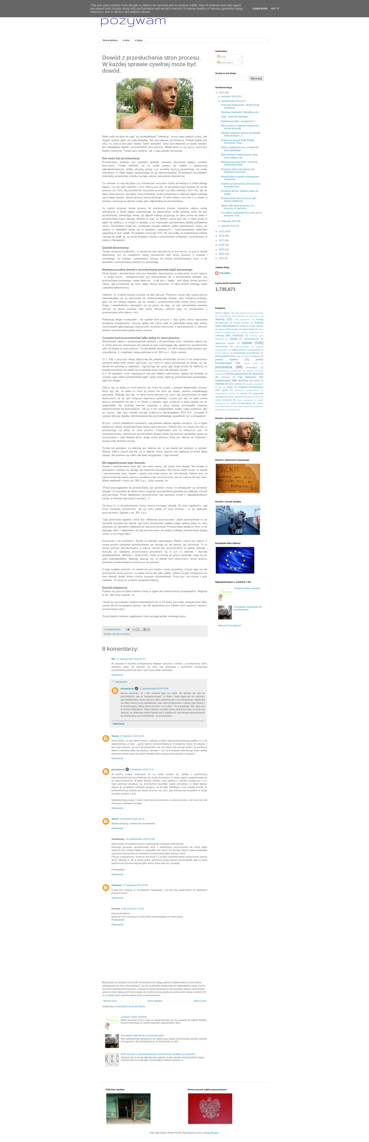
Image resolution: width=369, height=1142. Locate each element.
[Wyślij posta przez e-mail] (127, 629)
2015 (222, 231)
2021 (222, 258)
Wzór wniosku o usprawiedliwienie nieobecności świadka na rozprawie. (158, 1054)
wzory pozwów (253, 397)
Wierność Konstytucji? (229, 625)
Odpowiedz (117, 675)
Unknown (116, 885)
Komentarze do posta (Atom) (130, 1006)
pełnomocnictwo (242, 347)
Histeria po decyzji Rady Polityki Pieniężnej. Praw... (237, 141)
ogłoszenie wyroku (224, 343)
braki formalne (256, 313)
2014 (222, 92)
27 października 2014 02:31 (130, 659)
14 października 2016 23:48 (140, 839)
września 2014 (229, 96)
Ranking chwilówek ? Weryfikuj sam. (240, 112)
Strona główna (110, 40)
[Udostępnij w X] (141, 629)
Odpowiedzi (121, 682)
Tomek (115, 736)
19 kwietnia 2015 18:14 (132, 819)
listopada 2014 (229, 221)
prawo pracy (251, 363)
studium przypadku (254, 384)
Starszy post (200, 1001)
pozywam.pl (127, 688)
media (243, 326)
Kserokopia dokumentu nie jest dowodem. (143, 1035)
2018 (222, 245)
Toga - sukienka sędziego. (234, 116)
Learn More (260, 8)
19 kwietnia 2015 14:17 (142, 769)
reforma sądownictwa (236, 373)
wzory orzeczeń (235, 397)
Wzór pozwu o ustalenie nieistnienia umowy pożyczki (240, 127)
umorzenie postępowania (247, 390)
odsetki (233, 338)
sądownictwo (223, 380)
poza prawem (222, 356)
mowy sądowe (256, 326)
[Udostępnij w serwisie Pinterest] (148, 629)
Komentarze (226, 62)
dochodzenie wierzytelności (231, 316)
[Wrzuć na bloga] (138, 629)
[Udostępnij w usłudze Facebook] (145, 629)
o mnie (126, 40)
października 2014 (231, 101)
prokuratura (251, 367)
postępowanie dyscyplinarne (246, 353)
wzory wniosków (223, 400)
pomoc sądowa (222, 353)
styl (220, 387)
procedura (125, 634)
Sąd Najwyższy (247, 377)
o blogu (139, 40)
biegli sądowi (240, 313)
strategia (219, 383)
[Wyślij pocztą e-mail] (134, 629)
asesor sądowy (222, 313)
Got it (275, 8)
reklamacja (257, 373)
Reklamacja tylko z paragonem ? (238, 121)
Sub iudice (225, 273)
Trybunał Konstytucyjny (250, 387)
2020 (222, 254)
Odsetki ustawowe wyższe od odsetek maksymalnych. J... (240, 134)
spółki (257, 380)
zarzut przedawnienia (240, 403)
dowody (116, 634)
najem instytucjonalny (229, 329)
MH (113, 659)
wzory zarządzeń (245, 400)
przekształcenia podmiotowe (228, 371)
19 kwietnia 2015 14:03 (132, 736)
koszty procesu (241, 323)
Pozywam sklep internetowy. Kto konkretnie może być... (237, 170)
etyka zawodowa (242, 319)
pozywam (133, 19)
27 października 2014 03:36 (154, 688)
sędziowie (243, 380)
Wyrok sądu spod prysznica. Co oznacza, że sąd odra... (237, 207)
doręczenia (254, 316)
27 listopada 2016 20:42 (135, 885)
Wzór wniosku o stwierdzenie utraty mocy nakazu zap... (239, 156)
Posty (223, 56)
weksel (243, 393)
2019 (222, 249)
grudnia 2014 (228, 225)
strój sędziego (235, 384)
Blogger (215, 1132)
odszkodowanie (251, 339)
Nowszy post (109, 1001)
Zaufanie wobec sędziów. (134, 1017)
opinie (247, 343)
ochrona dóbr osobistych (229, 335)
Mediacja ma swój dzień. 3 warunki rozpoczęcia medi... (239, 163)
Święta (230, 387)
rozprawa (225, 377)
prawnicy (256, 356)
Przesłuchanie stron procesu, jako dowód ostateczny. (238, 199)
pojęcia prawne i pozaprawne (246, 350)
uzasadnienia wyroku (225, 393)
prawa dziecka (241, 356)
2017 (222, 240)
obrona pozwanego (250, 332)
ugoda (225, 390)
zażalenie (232, 410)
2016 (222, 235)
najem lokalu (248, 329)
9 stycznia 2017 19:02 (132, 908)
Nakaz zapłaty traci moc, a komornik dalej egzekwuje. (239, 148)
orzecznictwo (221, 346)
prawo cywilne (226, 359)
